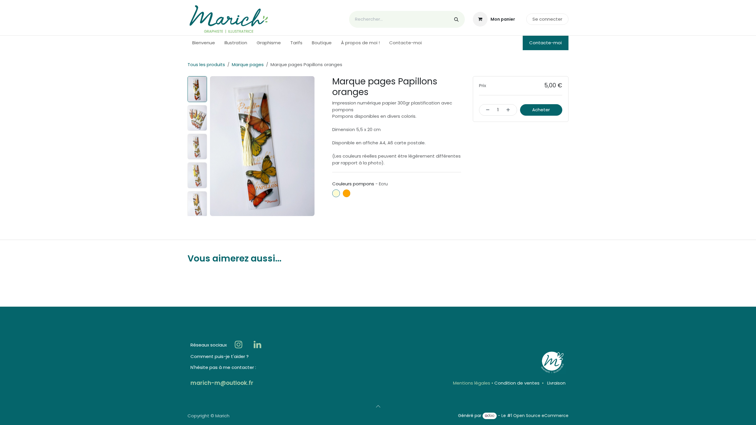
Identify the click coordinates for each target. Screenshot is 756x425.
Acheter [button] (541, 110)
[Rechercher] (456, 19)
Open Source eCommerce (540, 416)
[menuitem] (204, 43)
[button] (215, 146)
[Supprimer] (486, 109)
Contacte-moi (545, 43)
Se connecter (547, 19)
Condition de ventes (517, 383)
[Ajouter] (510, 109)
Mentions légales (471, 383)
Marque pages (248, 64)
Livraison (556, 383)
